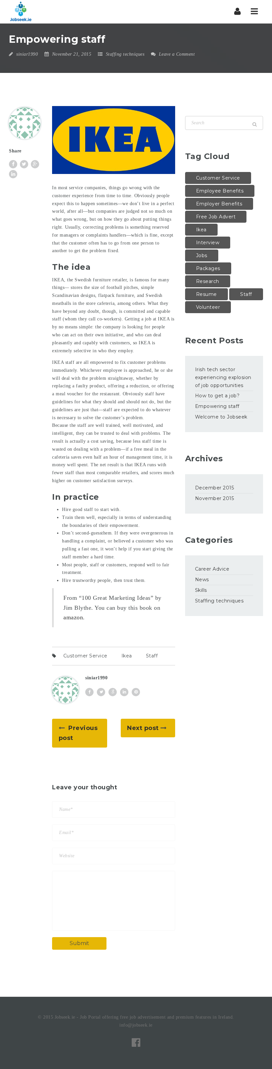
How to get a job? (217, 396)
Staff (152, 656)
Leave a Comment (176, 54)
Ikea (126, 656)
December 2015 (214, 488)
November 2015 (214, 498)
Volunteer (208, 307)
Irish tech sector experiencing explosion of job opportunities (223, 377)
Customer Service (85, 656)
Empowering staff (217, 406)
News (202, 580)
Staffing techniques (125, 54)
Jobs (201, 255)
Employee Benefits (220, 191)
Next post (143, 728)
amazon (73, 617)
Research (207, 281)
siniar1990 (27, 54)
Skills (201, 590)
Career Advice (212, 569)
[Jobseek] (20, 11)
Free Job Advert (216, 217)
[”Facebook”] (136, 1043)
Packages (208, 268)
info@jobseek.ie (136, 1025)
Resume (206, 294)
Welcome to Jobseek (221, 417)
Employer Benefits (219, 204)
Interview (208, 243)
